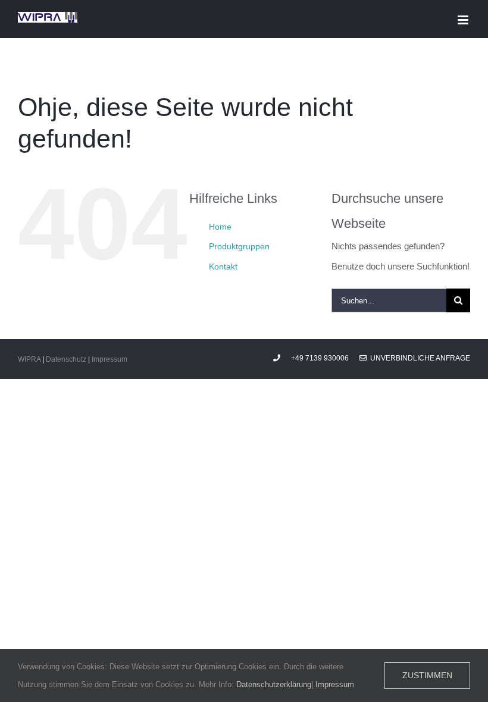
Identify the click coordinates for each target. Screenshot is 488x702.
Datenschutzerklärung (273, 684)
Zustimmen (427, 675)
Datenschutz (66, 359)
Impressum (109, 359)
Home (220, 226)
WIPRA (29, 359)
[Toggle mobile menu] (464, 20)
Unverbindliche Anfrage (418, 358)
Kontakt (223, 266)
